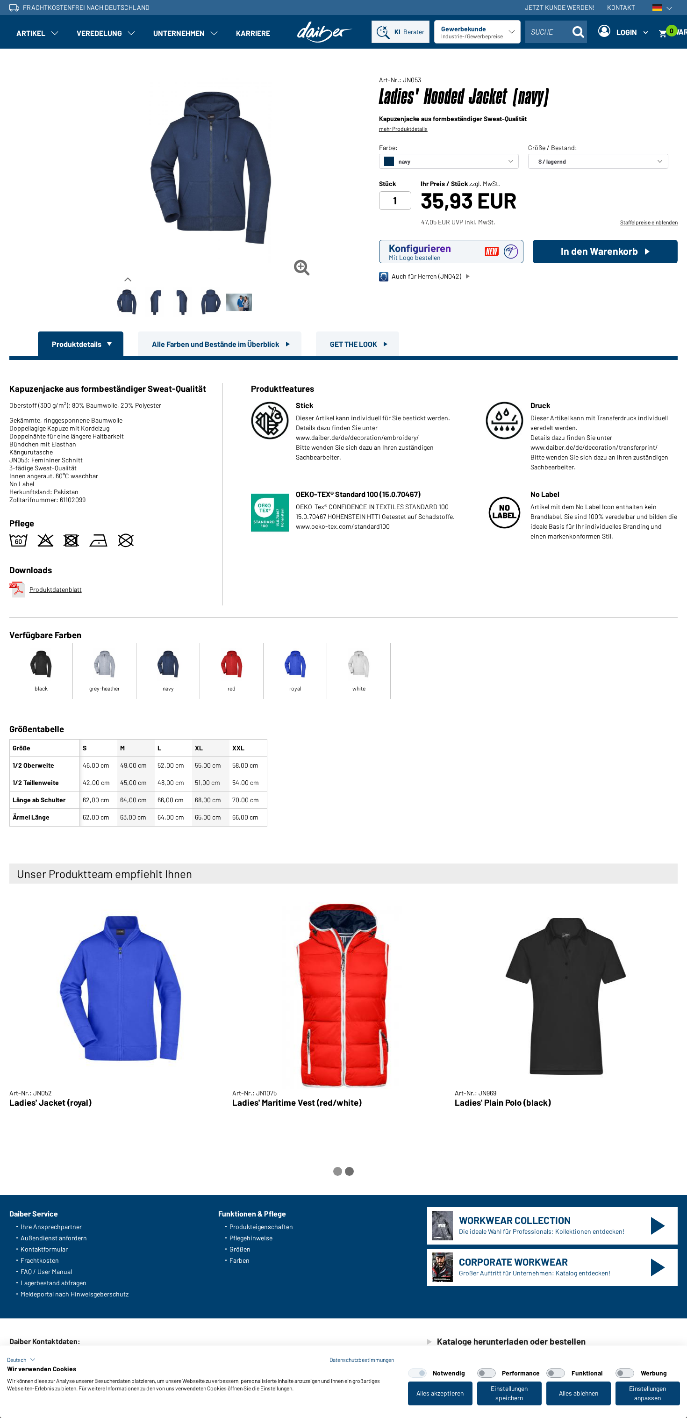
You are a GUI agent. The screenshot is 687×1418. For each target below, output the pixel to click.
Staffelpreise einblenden (649, 222)
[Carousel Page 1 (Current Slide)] (337, 1171)
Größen (239, 1249)
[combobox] (556, 32)
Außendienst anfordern (54, 1238)
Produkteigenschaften (261, 1227)
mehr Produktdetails (403, 128)
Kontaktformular (44, 1249)
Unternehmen (179, 33)
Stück (387, 183)
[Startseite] (325, 32)
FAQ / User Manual (46, 1271)
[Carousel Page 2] (349, 1171)
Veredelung (99, 33)
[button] (21, 1359)
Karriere (253, 33)
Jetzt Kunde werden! (559, 7)
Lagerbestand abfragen (53, 1283)
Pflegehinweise (250, 1238)
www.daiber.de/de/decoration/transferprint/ (594, 447)
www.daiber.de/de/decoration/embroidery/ (357, 437)
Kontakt (621, 7)
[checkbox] (417, 1373)
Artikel (30, 33)
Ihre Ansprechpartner (51, 1227)
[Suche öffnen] (578, 32)
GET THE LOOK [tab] (354, 343)
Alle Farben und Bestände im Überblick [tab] (216, 343)
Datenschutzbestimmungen (361, 1359)
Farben (239, 1260)
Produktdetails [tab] (77, 343)
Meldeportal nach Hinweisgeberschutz (75, 1294)
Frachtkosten (40, 1260)
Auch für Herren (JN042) (426, 276)
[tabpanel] (343, 595)
